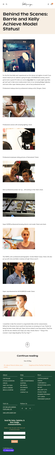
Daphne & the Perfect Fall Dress (40, 365)
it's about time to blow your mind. (13, 366)
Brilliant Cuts (42, 390)
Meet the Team (8, 385)
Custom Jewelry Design (43, 379)
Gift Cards (41, 396)
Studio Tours (42, 392)
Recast (40, 387)
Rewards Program (44, 394)
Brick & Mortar (8, 390)
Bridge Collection (45, 82)
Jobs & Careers (8, 387)
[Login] (48, 4)
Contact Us (24, 392)
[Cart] (51, 4)
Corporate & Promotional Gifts (44, 384)
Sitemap (23, 390)
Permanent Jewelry (44, 399)
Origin (5, 383)
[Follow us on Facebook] (22, 408)
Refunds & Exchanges (24, 386)
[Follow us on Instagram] (26, 408)
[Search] (6, 4)
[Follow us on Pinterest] (30, 408)
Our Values (6, 378)
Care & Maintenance (27, 381)
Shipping (23, 383)
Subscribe (14, 441)
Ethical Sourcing (9, 381)
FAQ (21, 378)
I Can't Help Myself (14, 333)
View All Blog (27, 361)
